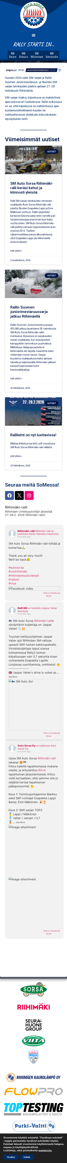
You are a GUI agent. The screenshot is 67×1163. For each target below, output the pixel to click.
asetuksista (45, 1150)
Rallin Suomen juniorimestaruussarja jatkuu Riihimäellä (29, 311)
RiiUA (42, 770)
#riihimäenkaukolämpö (24, 575)
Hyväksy (11, 1157)
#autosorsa (16, 567)
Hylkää (27, 1157)
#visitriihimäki (18, 571)
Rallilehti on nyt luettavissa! (33, 435)
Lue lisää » (16, 251)
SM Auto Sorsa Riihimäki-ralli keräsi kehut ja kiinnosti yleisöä (31, 187)
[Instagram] (29, 495)
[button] (33, 35)
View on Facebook (51, 593)
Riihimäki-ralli (43, 621)
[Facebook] (9, 495)
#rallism (14, 579)
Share (48, 596)
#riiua (12, 583)
